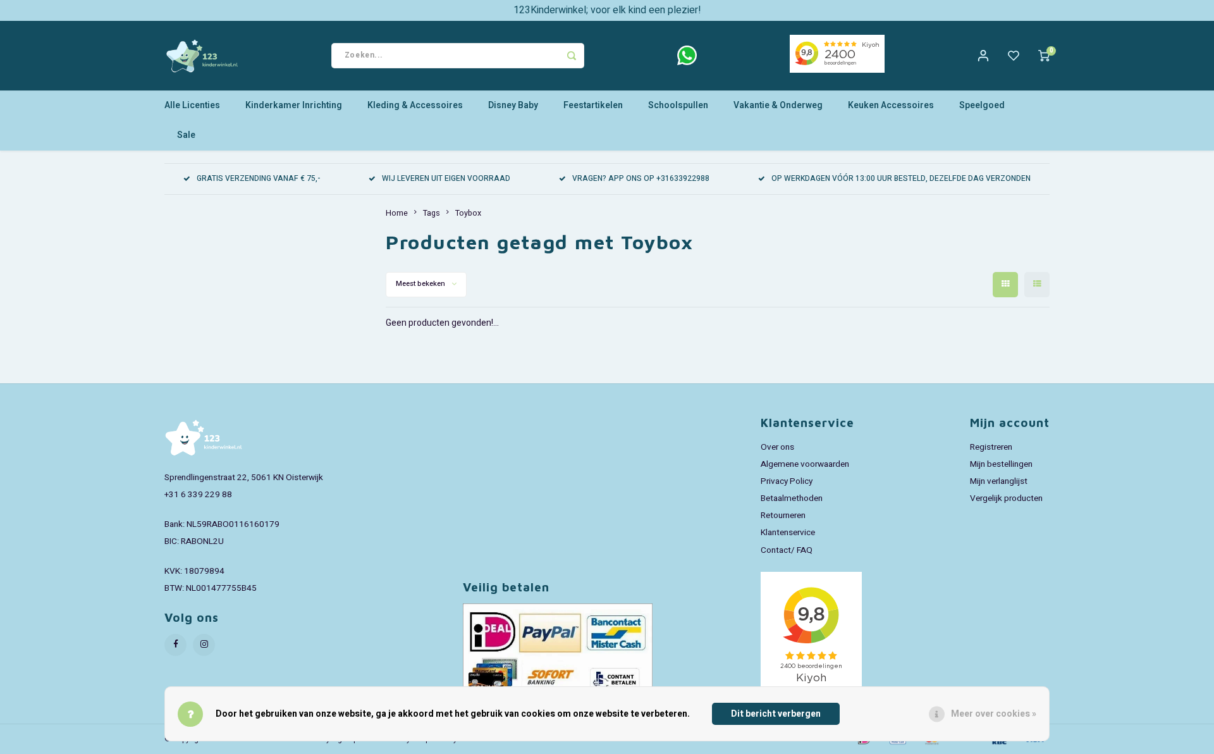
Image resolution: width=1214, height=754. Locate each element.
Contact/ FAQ (786, 550)
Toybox (468, 213)
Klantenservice (788, 532)
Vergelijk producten (1006, 498)
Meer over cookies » (993, 713)
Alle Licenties (192, 105)
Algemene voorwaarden (805, 464)
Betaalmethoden (792, 498)
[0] (1044, 55)
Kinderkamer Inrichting (293, 105)
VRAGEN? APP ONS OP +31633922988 (640, 178)
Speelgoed (982, 105)
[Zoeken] (571, 55)
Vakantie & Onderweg (778, 105)
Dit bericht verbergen (776, 713)
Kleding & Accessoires (415, 105)
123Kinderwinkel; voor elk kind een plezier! (607, 10)
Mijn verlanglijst (998, 481)
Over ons (777, 447)
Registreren (991, 447)
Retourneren (783, 515)
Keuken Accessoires (891, 105)
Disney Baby (513, 105)
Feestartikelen (593, 105)
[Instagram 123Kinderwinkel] (204, 645)
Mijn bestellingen (1001, 464)
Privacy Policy (786, 481)
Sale (186, 135)
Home (397, 213)
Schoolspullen (678, 105)
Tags (431, 213)
